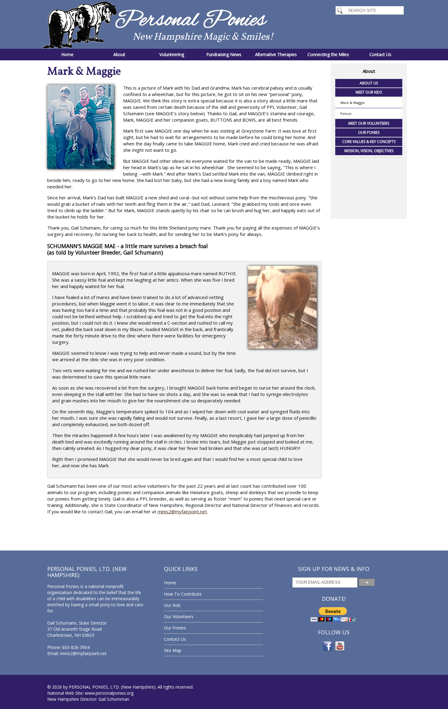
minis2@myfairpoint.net (182, 511)
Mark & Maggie (352, 102)
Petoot (345, 113)
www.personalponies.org (109, 693)
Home (67, 54)
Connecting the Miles (328, 54)
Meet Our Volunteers (368, 123)
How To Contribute (183, 594)
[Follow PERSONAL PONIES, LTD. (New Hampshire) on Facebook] (327, 650)
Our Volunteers (179, 616)
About (119, 54)
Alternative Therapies (276, 54)
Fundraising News (223, 54)
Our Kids (172, 605)
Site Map (172, 650)
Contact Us (380, 54)
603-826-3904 (76, 647)
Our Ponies (368, 132)
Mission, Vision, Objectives (368, 150)
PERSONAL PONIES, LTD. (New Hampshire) (112, 687)
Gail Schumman (113, 699)
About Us (369, 83)
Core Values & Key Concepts (369, 141)
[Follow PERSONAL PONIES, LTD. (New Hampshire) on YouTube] (339, 650)
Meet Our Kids (369, 92)
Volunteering (171, 54)
